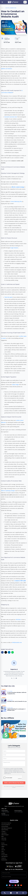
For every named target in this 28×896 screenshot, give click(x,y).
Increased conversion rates (10, 116)
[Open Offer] (17, 892)
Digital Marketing (11, 7)
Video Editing (3, 833)
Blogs (2, 836)
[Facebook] (7, 885)
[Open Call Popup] (5, 892)
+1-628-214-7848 (5, 812)
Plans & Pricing (4, 844)
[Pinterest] (15, 885)
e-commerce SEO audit (20, 580)
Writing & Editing (4, 826)
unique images (15, 384)
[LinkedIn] (12, 885)
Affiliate (2, 846)
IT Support (3, 831)
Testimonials (3, 838)
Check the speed (8, 297)
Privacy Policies (4, 854)
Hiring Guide (3, 839)
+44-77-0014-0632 (18, 812)
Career (2, 848)
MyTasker (18, 619)
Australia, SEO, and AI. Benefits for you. (17, 701)
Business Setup (4, 859)
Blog (2, 7)
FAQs (2, 851)
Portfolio (3, 853)
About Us (3, 849)
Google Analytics (14, 247)
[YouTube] (21, 885)
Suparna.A (14, 669)
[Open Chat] (11, 893)
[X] (18, 885)
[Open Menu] (2, 2)
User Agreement (4, 856)
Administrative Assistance (6, 822)
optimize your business (6, 68)
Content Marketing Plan (16, 201)
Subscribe (14, 881)
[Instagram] (9, 885)
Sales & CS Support (5, 834)
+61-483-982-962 (5, 815)
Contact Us (3, 858)
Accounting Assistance (5, 824)
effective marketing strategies (8, 490)
